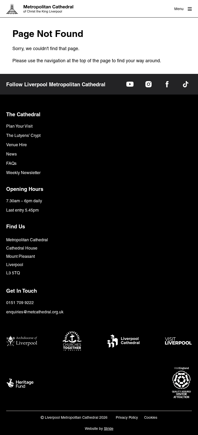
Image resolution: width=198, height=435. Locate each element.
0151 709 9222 (20, 302)
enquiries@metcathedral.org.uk (34, 311)
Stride (108, 428)
